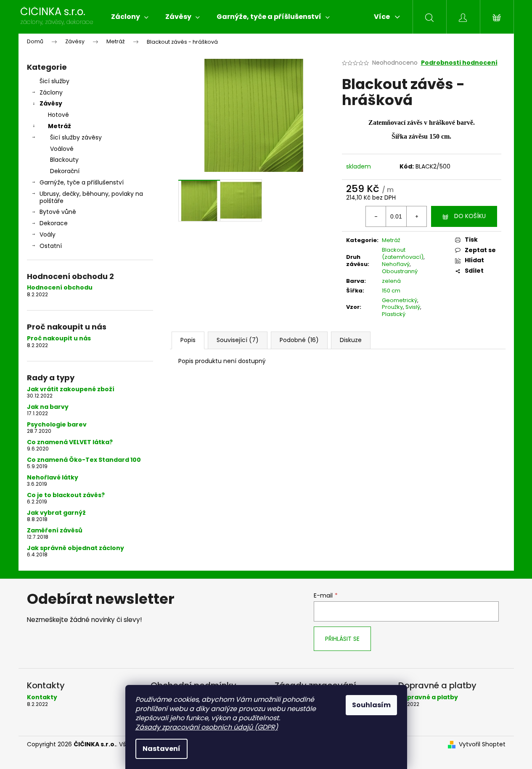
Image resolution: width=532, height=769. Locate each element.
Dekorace (54, 223)
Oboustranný (400, 271)
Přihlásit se (342, 639)
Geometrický (399, 300)
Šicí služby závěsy (76, 137)
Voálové (62, 149)
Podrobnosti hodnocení (459, 63)
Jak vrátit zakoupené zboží (70, 389)
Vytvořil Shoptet (482, 744)
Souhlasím (371, 705)
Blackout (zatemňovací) (402, 253)
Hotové (58, 115)
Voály (48, 234)
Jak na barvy (48, 407)
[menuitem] (130, 17)
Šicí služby (54, 81)
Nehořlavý (396, 264)
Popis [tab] (188, 340)
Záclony (51, 92)
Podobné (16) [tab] (299, 340)
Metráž (59, 126)
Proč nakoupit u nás (59, 338)
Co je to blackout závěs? (66, 495)
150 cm (391, 291)
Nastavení (161, 748)
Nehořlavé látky (52, 477)
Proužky (392, 307)
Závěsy (51, 103)
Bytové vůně (58, 212)
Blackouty (64, 159)
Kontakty (42, 697)
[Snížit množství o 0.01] (376, 216)
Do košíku (470, 216)
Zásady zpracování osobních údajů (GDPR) (206, 727)
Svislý (412, 307)
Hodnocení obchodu (60, 287)
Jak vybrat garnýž (56, 513)
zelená (391, 281)
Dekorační (64, 171)
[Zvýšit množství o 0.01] (416, 216)
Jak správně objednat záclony (75, 548)
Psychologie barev (57, 424)
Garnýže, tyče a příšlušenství (82, 182)
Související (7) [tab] (238, 340)
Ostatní (51, 246)
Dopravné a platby (428, 697)
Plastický (393, 314)
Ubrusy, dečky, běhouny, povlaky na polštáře (91, 197)
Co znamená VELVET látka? (70, 442)
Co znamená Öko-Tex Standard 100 (84, 460)
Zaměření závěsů (54, 530)
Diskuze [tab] (351, 340)
